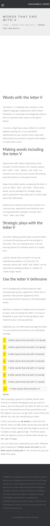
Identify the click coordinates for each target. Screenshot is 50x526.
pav (19, 431)
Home (5, 25)
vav (26, 431)
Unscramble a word (38, 4)
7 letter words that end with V (24, 368)
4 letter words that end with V (24, 347)
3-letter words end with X (29, 447)
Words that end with (23, 25)
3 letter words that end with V (24, 340)
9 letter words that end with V (24, 381)
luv (14, 431)
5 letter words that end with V (24, 354)
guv (15, 438)
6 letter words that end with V (24, 361)
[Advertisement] (25, 69)
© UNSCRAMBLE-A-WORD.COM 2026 (25, 517)
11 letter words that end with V (21, 389)
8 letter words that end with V (24, 375)
